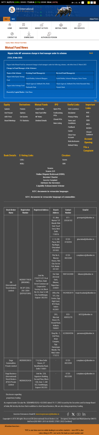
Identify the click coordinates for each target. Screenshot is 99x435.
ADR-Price (8, 116)
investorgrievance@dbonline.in (47, 414)
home (10, 28)
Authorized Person (49, 37)
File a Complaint (88, 148)
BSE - (88, 116)
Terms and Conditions (72, 121)
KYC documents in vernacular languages (50, 191)
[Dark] (85, 2)
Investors (23, 28)
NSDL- (22, 163)
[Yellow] (88, 2)
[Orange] (94, 2)
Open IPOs (57, 109)
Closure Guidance (89, 133)
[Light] (82, 2)
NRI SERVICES (79, 28)
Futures (22, 109)
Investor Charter (50, 177)
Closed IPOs (57, 119)
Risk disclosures (73, 141)
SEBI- (88, 120)
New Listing (57, 123)
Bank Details (10, 155)
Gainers (7, 109)
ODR (63, 163)
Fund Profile (39, 109)
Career (70, 131)
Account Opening (88, 140)
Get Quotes (24, 116)
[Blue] (91, 2)
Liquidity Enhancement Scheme (50, 186)
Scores (64, 159)
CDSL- (22, 159)
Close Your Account (72, 136)
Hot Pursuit (9, 113)
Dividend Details (41, 120)
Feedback (71, 127)
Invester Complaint (50, 180)
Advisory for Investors (50, 183)
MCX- (88, 124)
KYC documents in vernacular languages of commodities (50, 197)
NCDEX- (89, 128)
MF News (38, 116)
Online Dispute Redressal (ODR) (50, 174)
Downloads (29, 37)
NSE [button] (13, 19)
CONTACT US (12, 37)
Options (22, 113)
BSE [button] (6, 19)
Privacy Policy (73, 116)
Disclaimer (71, 113)
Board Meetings (10, 120)
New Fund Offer (40, 113)
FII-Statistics (24, 120)
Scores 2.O (50, 171)
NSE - (88, 112)
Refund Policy (73, 145)
